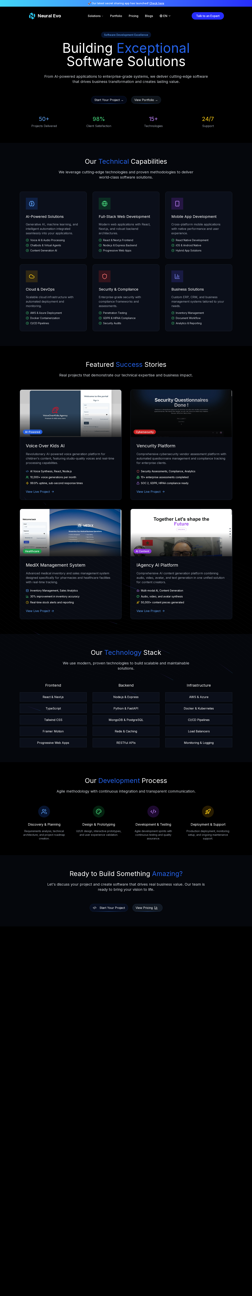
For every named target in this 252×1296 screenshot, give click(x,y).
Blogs (149, 16)
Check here (156, 3)
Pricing (133, 16)
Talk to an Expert (208, 16)
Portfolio (116, 16)
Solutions (94, 16)
